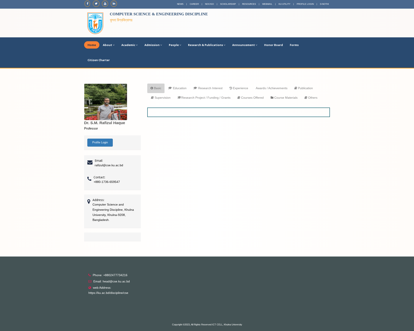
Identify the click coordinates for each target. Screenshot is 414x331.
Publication (305, 88)
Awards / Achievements (271, 88)
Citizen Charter (99, 60)
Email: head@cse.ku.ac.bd (111, 281)
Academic (128, 45)
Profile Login (100, 142)
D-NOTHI (324, 4)
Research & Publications (205, 45)
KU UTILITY (284, 4)
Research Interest (210, 88)
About (107, 45)
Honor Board (273, 45)
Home (92, 45)
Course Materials (285, 97)
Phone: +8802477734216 (110, 275)
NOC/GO (209, 4)
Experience (240, 88)
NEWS (180, 4)
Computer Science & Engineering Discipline (159, 14)
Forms (294, 45)
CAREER (194, 4)
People (174, 45)
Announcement (243, 45)
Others (312, 97)
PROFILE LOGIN (305, 4)
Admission (152, 45)
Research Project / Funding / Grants (206, 97)
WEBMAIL (267, 4)
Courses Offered (252, 97)
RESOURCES (249, 4)
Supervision (162, 97)
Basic (157, 88)
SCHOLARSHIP (228, 4)
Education (179, 88)
